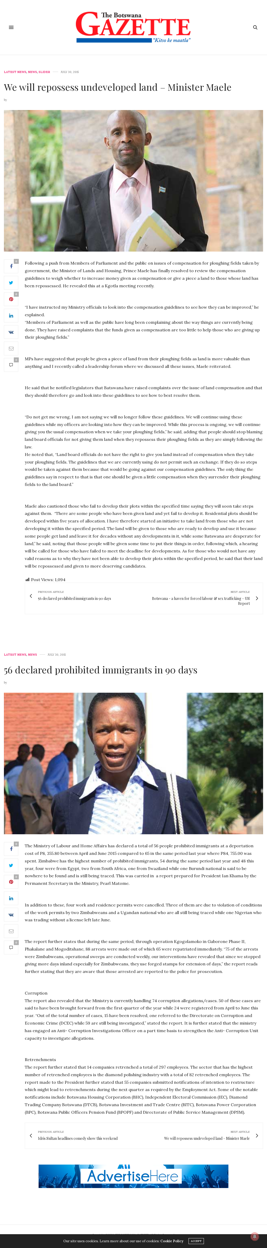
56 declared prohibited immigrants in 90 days (100, 669)
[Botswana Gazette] (133, 27)
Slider (44, 72)
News (32, 72)
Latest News (15, 72)
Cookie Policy (171, 1241)
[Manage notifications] (255, 1236)
